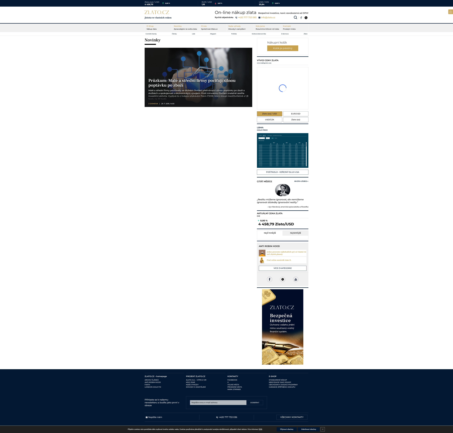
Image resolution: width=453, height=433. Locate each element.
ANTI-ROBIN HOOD (153, 382)
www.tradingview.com (264, 63)
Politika (234, 34)
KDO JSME (190, 382)
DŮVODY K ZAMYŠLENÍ (196, 387)
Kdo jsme (267, 27)
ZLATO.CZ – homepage (156, 376)
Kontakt (289, 27)
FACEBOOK (232, 380)
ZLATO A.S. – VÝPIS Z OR (196, 380)
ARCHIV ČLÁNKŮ (152, 380)
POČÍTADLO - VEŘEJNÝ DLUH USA (282, 172)
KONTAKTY (232, 376)
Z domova (285, 34)
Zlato (305, 34)
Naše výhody (236, 27)
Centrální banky (151, 34)
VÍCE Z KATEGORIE (283, 268)
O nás (209, 27)
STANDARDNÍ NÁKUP (278, 380)
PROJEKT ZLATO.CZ (195, 376)
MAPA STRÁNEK (234, 389)
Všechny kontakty (292, 417)
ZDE (260, 429)
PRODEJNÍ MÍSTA (234, 387)
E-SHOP (273, 376)
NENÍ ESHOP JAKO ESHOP (280, 382)
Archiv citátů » (301, 181)
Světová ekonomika (259, 34)
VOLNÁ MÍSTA (233, 385)
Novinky (185, 27)
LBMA (262, 128)
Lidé (193, 34)
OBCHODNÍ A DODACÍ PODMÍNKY (283, 385)
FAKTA (147, 385)
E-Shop (152, 27)
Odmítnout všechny (308, 429)
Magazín (213, 34)
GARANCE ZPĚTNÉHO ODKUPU (282, 387)
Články (174, 34)
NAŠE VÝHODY (192, 385)
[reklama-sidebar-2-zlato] (282, 327)
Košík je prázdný (282, 48)
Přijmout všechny (286, 429)
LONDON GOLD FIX (153, 387)
